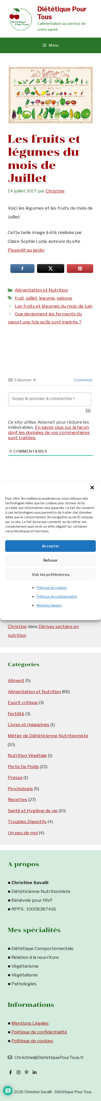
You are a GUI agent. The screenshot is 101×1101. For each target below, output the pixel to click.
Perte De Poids (23, 766)
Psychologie (20, 788)
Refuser (50, 560)
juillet (31, 298)
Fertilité (16, 713)
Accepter (50, 546)
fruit (19, 298)
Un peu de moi (23, 832)
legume (47, 298)
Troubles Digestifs (27, 821)
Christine (17, 626)
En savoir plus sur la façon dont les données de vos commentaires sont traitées (49, 432)
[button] (93, 488)
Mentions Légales (30, 1023)
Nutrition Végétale (27, 755)
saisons (64, 298)
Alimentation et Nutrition (41, 290)
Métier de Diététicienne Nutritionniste (48, 735)
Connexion (82, 380)
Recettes (17, 799)
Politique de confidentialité (57, 596)
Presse (15, 777)
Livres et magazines (28, 724)
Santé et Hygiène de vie (32, 810)
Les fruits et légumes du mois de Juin (53, 306)
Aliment (16, 680)
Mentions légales (49, 605)
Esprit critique (23, 702)
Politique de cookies (52, 588)
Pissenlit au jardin (26, 250)
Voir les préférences (50, 574)
